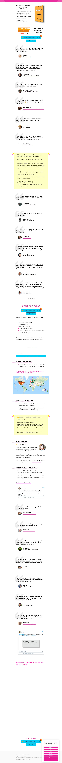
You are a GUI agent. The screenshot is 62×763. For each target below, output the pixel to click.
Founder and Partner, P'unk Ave (29, 568)
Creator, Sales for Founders (29, 530)
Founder (50, 757)
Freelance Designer (27, 293)
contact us (21, 366)
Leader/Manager (50, 755)
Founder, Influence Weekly (28, 220)
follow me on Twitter (36, 462)
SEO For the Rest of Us (27, 605)
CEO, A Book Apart (27, 56)
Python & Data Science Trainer (29, 274)
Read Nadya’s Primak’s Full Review (23, 482)
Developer (50, 747)
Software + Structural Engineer (29, 624)
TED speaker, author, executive (29, 514)
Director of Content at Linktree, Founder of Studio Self (33, 109)
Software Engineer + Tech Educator (30, 549)
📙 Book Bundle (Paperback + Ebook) (31, 37)
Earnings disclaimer (27, 754)
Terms (21, 754)
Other (50, 759)
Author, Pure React (27, 238)
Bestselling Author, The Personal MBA (31, 75)
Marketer (50, 753)
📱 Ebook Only (31, 40)
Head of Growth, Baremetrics (29, 204)
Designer (50, 749)
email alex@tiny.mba (30, 431)
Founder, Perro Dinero (27, 144)
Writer (51, 751)
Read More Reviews (31, 298)
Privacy (17, 754)
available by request (34, 347)
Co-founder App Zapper (28, 586)
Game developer (26, 127)
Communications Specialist (28, 255)
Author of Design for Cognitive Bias (30, 91)
